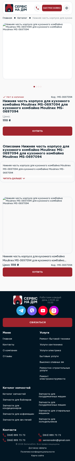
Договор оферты (38, 448)
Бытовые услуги (49, 356)
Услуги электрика (50, 350)
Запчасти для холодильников (48, 420)
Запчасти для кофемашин (18, 414)
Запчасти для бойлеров (17, 400)
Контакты (8, 344)
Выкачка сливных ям (52, 362)
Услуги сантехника (51, 344)
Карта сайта (37, 456)
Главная (7, 339)
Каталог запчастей (14, 394)
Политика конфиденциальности (38, 452)
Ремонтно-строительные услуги (55, 369)
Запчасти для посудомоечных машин (52, 395)
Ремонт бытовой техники (55, 339)
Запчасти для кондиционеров (12, 406)
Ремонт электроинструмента (52, 377)
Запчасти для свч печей (17, 420)
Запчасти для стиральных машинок (54, 412)
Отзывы (7, 356)
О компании (10, 350)
